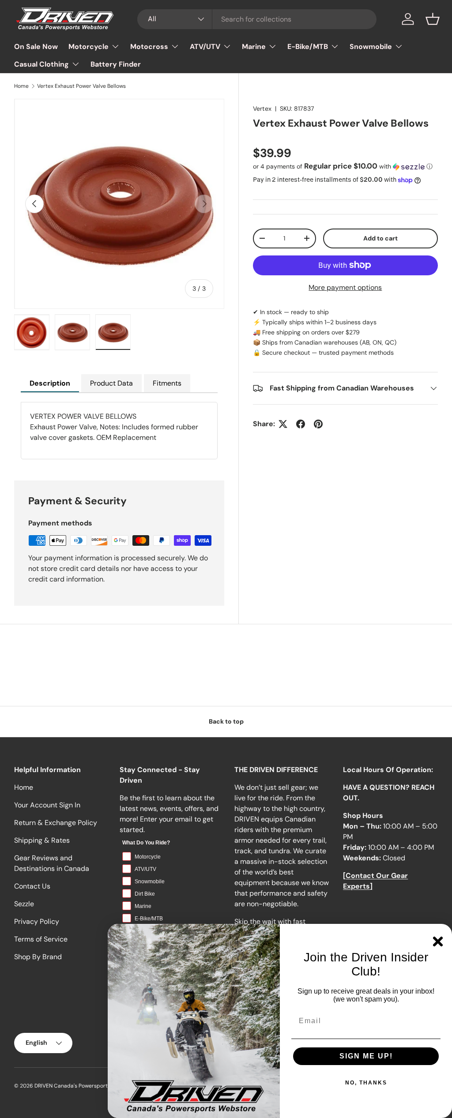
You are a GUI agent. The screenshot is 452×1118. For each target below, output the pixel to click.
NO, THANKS (366, 1083)
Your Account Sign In (47, 805)
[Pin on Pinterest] (318, 424)
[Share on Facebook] (300, 424)
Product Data (111, 383)
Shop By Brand (38, 956)
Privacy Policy (36, 921)
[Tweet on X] (283, 424)
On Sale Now (36, 46)
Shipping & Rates (42, 840)
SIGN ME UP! (366, 1056)
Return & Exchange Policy (55, 822)
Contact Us (32, 886)
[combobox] (257, 19)
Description (50, 383)
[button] (432, 19)
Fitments (167, 383)
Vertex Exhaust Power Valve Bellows (81, 86)
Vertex (262, 109)
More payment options (345, 287)
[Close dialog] (438, 941)
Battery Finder (115, 64)
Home (21, 86)
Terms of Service (41, 939)
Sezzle (24, 903)
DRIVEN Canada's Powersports (72, 1085)
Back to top (226, 721)
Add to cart (380, 238)
